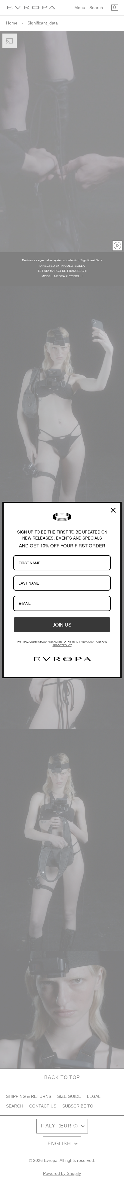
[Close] (113, 510)
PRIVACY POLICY (62, 645)
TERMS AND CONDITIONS (86, 641)
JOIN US (62, 624)
